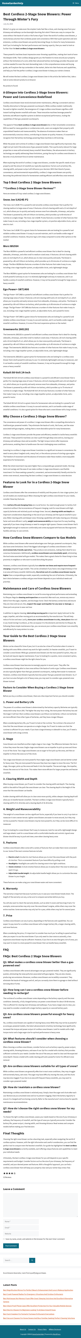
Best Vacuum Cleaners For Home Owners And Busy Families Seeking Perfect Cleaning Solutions (39, 1318)
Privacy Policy (42, 1329)
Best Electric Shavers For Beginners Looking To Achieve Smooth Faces (29, 1310)
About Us (23, 1329)
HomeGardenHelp (12, 3)
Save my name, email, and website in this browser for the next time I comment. (35, 1239)
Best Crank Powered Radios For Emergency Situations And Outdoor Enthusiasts (33, 1294)
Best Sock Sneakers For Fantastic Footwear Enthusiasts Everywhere (28, 1314)
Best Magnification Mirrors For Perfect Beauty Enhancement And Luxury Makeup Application (38, 1290)
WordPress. (57, 1334)
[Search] (32, 1260)
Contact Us (32, 1329)
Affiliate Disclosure (55, 1329)
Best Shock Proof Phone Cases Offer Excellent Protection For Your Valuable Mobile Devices (37, 1306)
